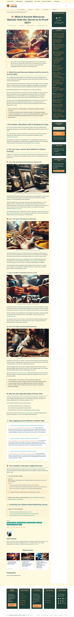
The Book (57, 1)
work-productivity (43, 25)
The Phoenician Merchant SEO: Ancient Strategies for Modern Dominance (24, 513)
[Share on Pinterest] (19, 527)
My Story (37, 1)
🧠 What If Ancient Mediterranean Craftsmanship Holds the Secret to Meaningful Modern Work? (27, 564)
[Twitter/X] (61, 599)
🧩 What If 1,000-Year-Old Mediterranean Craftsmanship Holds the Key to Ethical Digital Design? (58, 83)
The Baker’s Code (23, 372)
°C (60, 17)
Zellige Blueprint (34, 260)
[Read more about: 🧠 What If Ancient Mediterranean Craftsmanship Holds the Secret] (27, 556)
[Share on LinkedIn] (16, 527)
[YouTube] (58, 599)
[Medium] (61, 601)
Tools (30, 9)
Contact (50, 615)
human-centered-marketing (12, 524)
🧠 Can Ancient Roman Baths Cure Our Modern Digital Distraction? (58, 105)
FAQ (41, 615)
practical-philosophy (31, 522)
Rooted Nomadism (35, 143)
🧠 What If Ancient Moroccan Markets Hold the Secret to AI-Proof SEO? (59, 110)
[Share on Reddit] (21, 527)
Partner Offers (48, 602)
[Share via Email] (24, 527)
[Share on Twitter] (11, 527)
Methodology (22, 600)
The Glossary (22, 598)
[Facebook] (58, 603)
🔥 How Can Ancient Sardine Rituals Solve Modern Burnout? (12, 562)
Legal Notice (61, 615)
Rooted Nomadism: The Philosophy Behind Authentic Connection (22, 515)
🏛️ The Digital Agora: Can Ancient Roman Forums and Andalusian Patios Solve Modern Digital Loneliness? (59, 47)
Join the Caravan (59, 133)
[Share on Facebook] (14, 527)
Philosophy (19, 1)
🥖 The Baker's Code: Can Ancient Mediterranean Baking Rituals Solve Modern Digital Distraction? (58, 60)
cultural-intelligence (21, 522)
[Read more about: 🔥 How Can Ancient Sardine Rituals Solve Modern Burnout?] (13, 556)
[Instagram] (65, 599)
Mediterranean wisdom (27, 412)
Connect (46, 9)
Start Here (10, 1)
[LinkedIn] (63, 599)
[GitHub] (63, 603)
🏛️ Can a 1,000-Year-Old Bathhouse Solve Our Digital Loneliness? (58, 101)
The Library (55, 615)
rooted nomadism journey (14, 213)
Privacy (65, 615)
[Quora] (65, 601)
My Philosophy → (37, 606)
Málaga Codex (47, 1)
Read (38, 9)
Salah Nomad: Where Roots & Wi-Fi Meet (17, 615)
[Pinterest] (61, 603)
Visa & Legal (47, 598)
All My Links (22, 604)
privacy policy (61, 139)
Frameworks (29, 1)
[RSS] (65, 603)
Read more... (36, 544)
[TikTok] (58, 601)
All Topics (21, 9)
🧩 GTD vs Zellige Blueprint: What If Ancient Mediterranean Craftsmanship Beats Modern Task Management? (59, 75)
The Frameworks (23, 596)
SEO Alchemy (47, 600)
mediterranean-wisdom (11, 522)
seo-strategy (39, 522)
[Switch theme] (66, 6)
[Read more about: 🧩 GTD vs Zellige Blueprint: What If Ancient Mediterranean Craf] (42, 556)
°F (62, 17)
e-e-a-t (20, 524)
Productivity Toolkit (49, 596)
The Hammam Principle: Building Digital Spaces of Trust (20, 511)
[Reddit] (63, 601)
